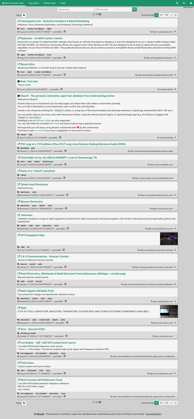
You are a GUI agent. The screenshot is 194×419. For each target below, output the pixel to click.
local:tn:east (48, 161)
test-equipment (26, 353)
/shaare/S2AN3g (166, 138)
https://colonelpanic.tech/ (162, 32)
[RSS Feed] (184, 3)
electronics (25, 192)
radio (29, 161)
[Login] (191, 3)
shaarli (23, 135)
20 (156, 15)
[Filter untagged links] (24, 15)
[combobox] (113, 9)
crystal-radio (44, 320)
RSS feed (54, 123)
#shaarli (40, 120)
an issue (39, 130)
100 (166, 15)
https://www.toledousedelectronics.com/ (156, 195)
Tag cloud (34, 3)
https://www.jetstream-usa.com (160, 229)
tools (38, 226)
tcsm (22, 29)
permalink (40, 32)
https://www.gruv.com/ (163, 336)
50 (161, 15)
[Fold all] (176, 15)
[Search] (177, 3)
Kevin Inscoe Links (14, 3)
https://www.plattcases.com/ (161, 374)
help (30, 135)
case (48, 370)
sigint (49, 29)
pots (33, 148)
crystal (32, 264)
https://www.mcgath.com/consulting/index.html (153, 178)
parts (34, 206)
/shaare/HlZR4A (166, 89)
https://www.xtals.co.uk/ (163, 323)
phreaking (24, 148)
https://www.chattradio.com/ (161, 165)
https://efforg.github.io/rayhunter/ (159, 58)
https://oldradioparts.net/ (163, 301)
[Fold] (175, 32)
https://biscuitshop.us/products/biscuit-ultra (155, 75)
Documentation (153, 414)
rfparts (37, 161)
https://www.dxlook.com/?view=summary (156, 250)
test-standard (41, 353)
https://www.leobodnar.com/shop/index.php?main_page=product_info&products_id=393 (147, 356)
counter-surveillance (35, 29)
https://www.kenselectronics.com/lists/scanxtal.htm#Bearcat (148, 284)
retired (23, 175)
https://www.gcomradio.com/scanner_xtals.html (153, 267)
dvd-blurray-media (28, 333)
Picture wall (49, 3)
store (22, 161)
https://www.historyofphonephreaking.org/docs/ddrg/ (151, 151)
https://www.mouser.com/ (162, 209)
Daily (63, 3)
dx (28, 247)
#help (48, 120)
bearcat (23, 264)
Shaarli (40, 414)
